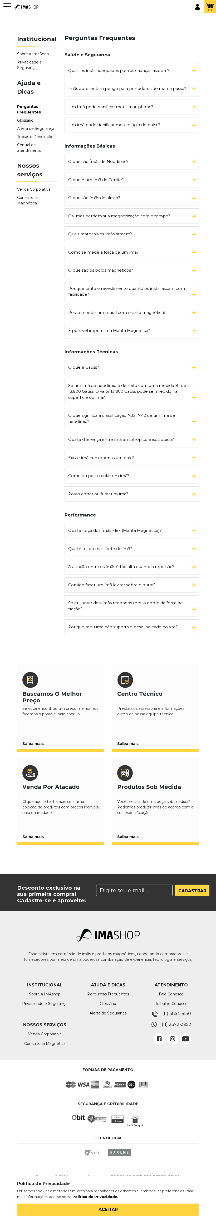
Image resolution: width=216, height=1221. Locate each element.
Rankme (119, 1157)
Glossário (25, 120)
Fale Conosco (171, 994)
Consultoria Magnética (45, 1043)
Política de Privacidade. (95, 1197)
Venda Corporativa (34, 189)
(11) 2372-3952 (176, 1024)
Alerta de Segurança (35, 128)
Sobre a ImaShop (33, 54)
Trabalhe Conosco (171, 1003)
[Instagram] (172, 1034)
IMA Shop (26, 7)
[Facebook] (159, 1034)
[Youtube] (185, 1034)
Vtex (94, 1157)
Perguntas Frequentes (108, 994)
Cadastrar (192, 890)
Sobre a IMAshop (45, 994)
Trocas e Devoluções (36, 136)
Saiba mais (33, 743)
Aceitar (108, 1209)
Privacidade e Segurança (44, 1003)
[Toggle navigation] (7, 9)
